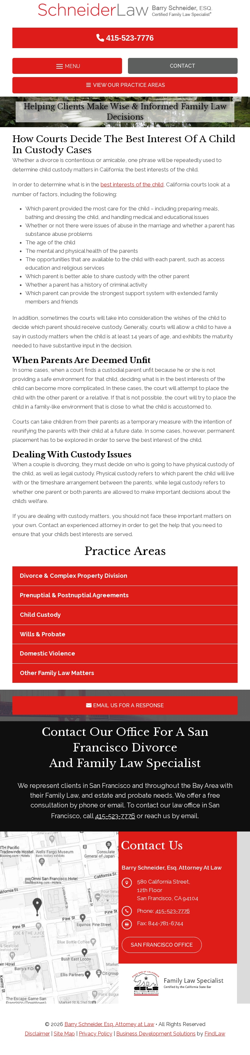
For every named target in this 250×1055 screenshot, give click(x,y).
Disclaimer (37, 1034)
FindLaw (214, 1034)
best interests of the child (132, 184)
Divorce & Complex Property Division (73, 575)
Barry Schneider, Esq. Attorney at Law (109, 1024)
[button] (67, 66)
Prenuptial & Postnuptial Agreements (74, 595)
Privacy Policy (95, 1034)
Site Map (64, 1034)
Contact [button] (182, 66)
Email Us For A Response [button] (128, 705)
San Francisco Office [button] (162, 945)
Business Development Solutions (156, 1034)
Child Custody (40, 614)
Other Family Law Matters (57, 673)
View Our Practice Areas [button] (129, 85)
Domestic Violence (47, 653)
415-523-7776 (130, 38)
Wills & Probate (42, 634)
